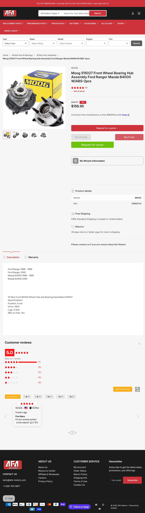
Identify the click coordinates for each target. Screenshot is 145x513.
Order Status (80, 470)
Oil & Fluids (106, 23)
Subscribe (132, 480)
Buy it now (129, 137)
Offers (120, 23)
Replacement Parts (12, 23)
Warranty (33, 257)
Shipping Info (80, 477)
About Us (42, 467)
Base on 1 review (12, 358)
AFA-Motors (122, 505)
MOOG (74, 68)
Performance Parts (36, 23)
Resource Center (47, 470)
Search (97, 13)
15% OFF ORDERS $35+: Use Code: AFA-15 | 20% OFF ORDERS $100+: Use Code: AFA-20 (72, 3)
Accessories (90, 23)
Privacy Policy (45, 481)
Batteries (74, 23)
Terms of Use (80, 481)
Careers (42, 477)
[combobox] (84, 13)
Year (5, 39)
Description (13, 257)
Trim (111, 39)
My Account (80, 467)
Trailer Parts (57, 23)
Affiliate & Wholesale (48, 474)
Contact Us (79, 485)
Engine (89, 39)
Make (32, 39)
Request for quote (92, 144)
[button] (69, 433)
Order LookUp (11, 31)
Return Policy (80, 474)
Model (60, 39)
